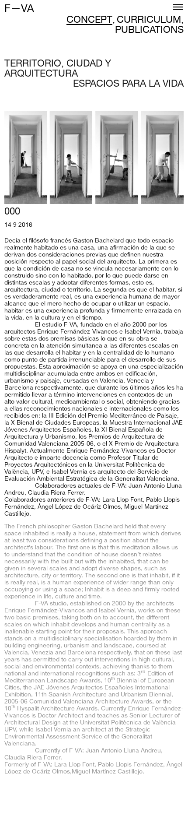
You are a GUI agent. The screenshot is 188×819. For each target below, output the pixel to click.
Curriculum (149, 21)
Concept (89, 21)
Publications (149, 31)
